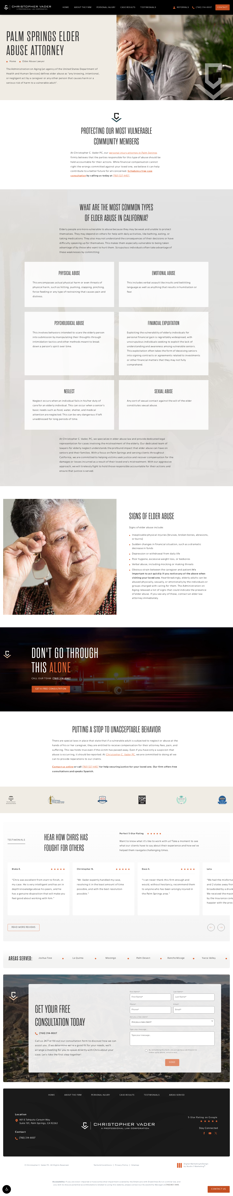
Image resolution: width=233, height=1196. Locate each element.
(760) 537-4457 (121, 176)
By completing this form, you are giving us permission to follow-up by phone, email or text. (173, 1051)
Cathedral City (222, 958)
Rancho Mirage (91, 958)
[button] (6, 1189)
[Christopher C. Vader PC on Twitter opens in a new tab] (216, 1133)
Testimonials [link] (148, 7)
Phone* (133, 1004)
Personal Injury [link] (106, 7)
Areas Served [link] (177, 1095)
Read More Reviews (24, 927)
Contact (222, 7)
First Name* (135, 992)
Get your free (60, 1016)
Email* (176, 1004)
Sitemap (135, 1165)
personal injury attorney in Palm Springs (133, 153)
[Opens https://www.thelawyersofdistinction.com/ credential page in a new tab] (222, 799)
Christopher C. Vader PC (120, 754)
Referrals (183, 7)
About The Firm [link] (83, 7)
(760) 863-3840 (172, 1185)
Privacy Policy (121, 1165)
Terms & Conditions (103, 1165)
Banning (157, 958)
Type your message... (139, 1029)
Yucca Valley (125, 958)
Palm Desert (59, 958)
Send (172, 1062)
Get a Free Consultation (50, 689)
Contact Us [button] (218, 1189)
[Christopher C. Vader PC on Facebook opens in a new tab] (204, 1133)
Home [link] (66, 7)
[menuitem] (66, 7)
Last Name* (178, 992)
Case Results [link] (127, 7)
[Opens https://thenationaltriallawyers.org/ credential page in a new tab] (56, 799)
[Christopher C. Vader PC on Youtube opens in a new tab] (210, 1133)
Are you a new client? (139, 1017)
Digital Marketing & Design (196, 1165)
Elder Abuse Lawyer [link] (33, 61)
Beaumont (190, 958)
